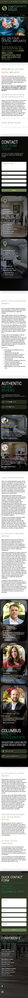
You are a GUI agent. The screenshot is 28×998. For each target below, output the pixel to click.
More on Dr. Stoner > (9, 637)
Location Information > (7, 956)
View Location (9, 218)
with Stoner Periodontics (9, 980)
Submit (14, 190)
